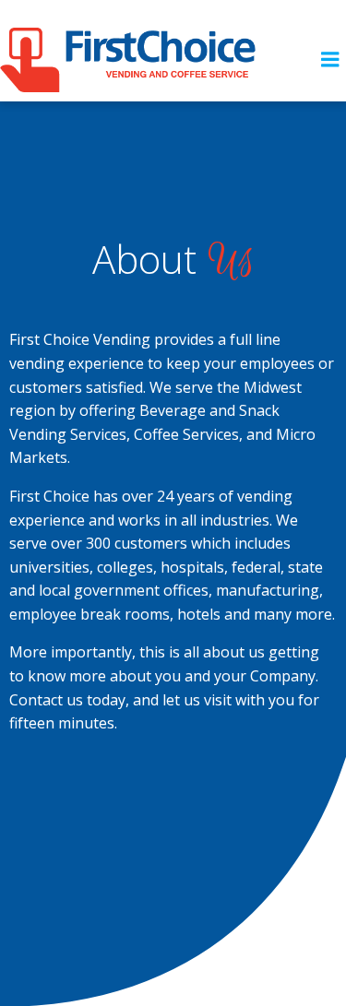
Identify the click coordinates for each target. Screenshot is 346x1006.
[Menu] (330, 60)
